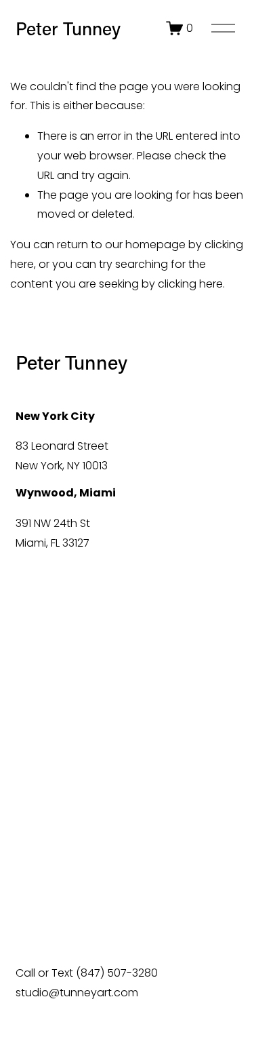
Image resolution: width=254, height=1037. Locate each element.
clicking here (190, 284)
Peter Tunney (68, 28)
